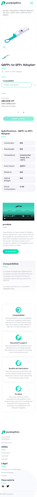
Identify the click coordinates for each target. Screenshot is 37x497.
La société (4, 456)
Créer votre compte (8, 106)
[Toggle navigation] (32, 3)
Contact (4, 475)
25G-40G (6, 13)
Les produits (14, 10)
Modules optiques (26, 10)
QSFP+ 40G (15, 13)
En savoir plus (11, 251)
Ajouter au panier (18, 119)
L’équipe (4, 459)
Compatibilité (8, 81)
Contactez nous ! (9, 288)
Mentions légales (7, 472)
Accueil (5, 10)
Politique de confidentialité (11, 469)
